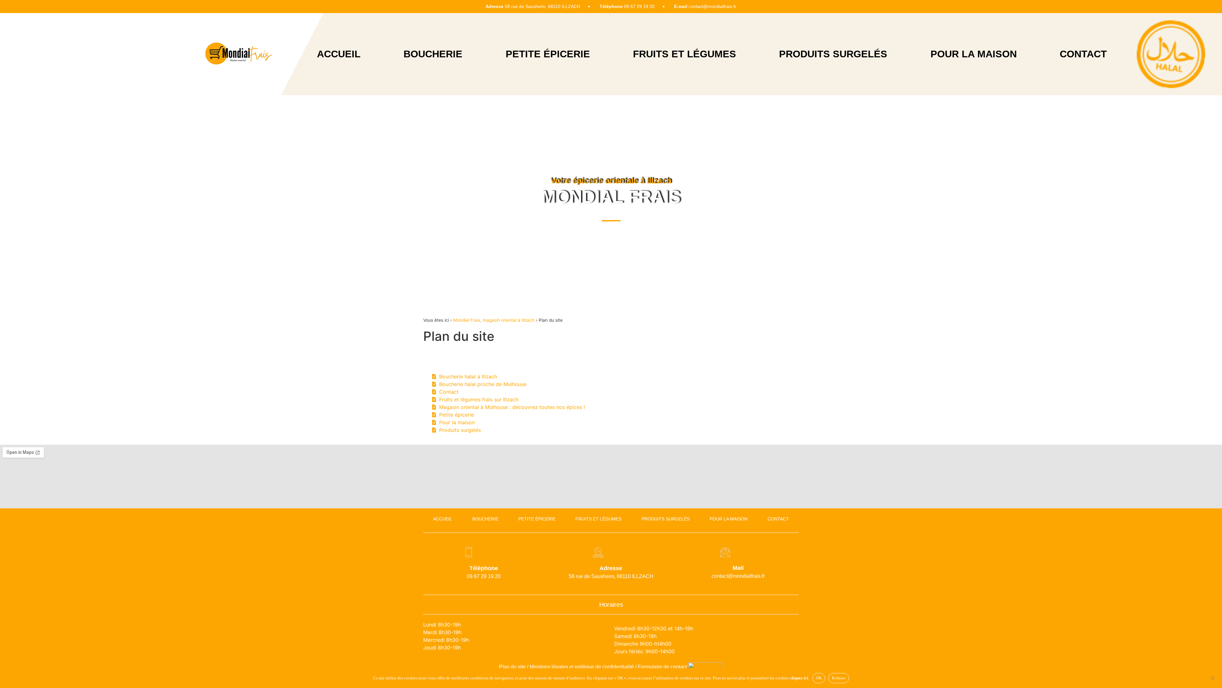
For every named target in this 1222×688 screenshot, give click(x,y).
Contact (1083, 54)
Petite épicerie (548, 54)
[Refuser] (1212, 677)
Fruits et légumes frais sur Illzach (478, 399)
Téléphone (483, 568)
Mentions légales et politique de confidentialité (581, 667)
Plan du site (512, 667)
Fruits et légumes (684, 54)
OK (819, 678)
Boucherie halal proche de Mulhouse (482, 384)
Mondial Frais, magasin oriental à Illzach (494, 320)
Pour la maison (974, 54)
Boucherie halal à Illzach (468, 376)
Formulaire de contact (662, 667)
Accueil (339, 54)
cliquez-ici (799, 678)
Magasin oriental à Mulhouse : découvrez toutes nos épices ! (512, 407)
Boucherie (433, 54)
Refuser (839, 678)
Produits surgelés (833, 54)
